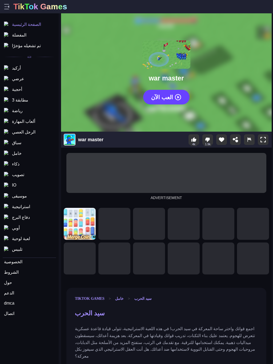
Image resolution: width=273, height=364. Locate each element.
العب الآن (162, 97)
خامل (119, 298)
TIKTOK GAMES (90, 298)
